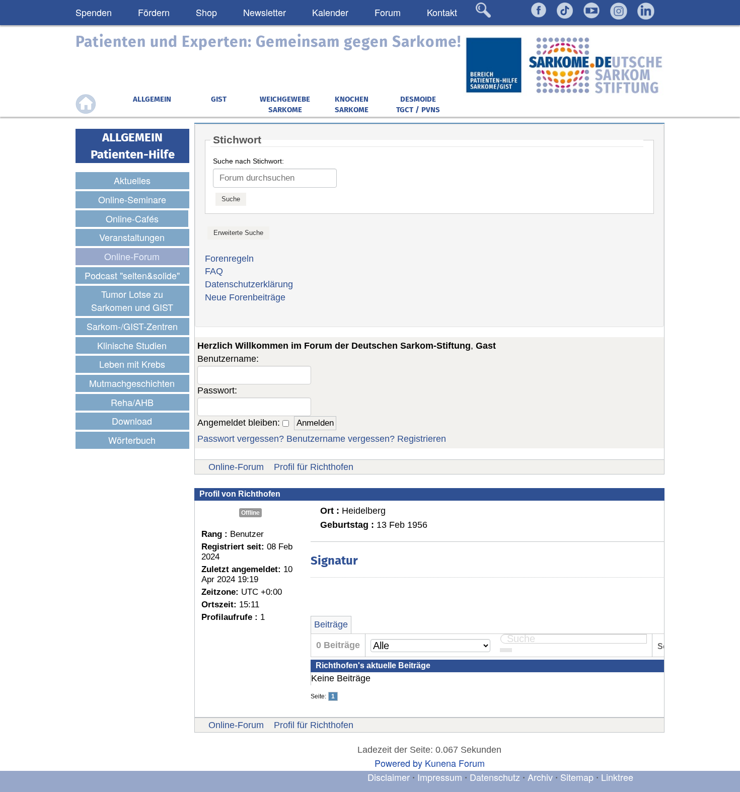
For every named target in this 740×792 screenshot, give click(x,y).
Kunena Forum (455, 762)
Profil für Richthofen (313, 467)
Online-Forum (236, 467)
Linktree (617, 776)
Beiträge (331, 624)
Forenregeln (229, 259)
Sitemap (577, 776)
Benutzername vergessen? (340, 439)
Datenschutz (496, 776)
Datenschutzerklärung (249, 284)
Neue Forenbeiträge (245, 297)
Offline (250, 512)
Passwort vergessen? (240, 439)
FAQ (214, 271)
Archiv (540, 776)
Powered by (398, 762)
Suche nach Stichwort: (248, 161)
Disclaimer (388, 776)
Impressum (439, 776)
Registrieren (421, 439)
